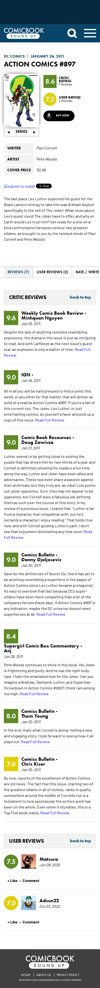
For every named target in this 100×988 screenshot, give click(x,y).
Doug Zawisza (37, 442)
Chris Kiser (33, 763)
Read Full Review (49, 419)
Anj (7, 650)
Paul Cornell (47, 147)
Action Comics (31, 64)
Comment (31, 880)
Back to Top (80, 297)
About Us (43, 975)
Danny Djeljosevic (41, 559)
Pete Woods (47, 158)
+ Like (12, 880)
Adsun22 (49, 900)
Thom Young (34, 716)
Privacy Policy (68, 975)
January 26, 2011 (48, 56)
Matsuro (49, 859)
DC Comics (14, 56)
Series (21, 131)
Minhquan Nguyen (42, 317)
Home (25, 975)
